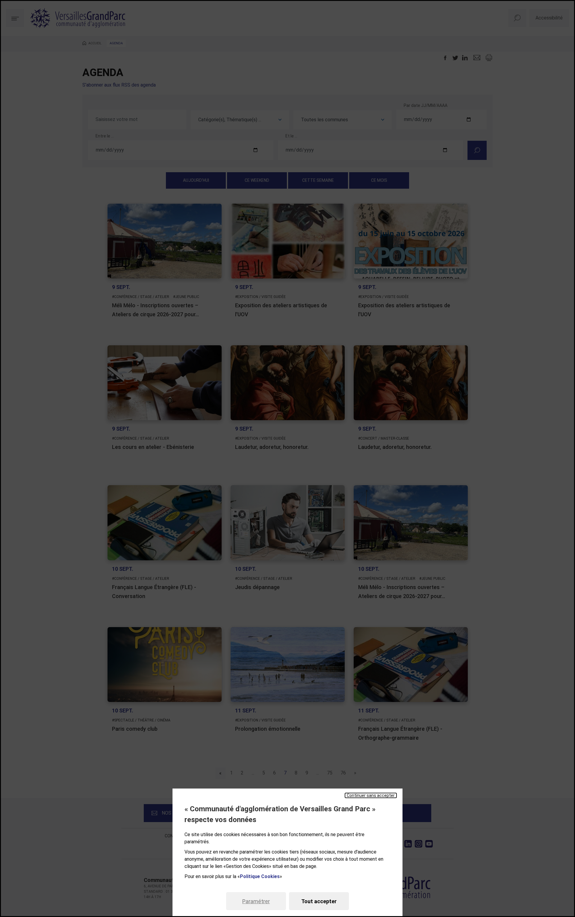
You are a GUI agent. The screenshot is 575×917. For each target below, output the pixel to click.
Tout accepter (319, 901)
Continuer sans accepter (371, 795)
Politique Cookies (260, 876)
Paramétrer (256, 901)
